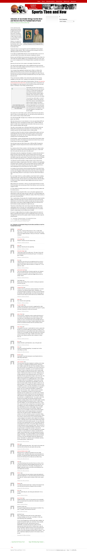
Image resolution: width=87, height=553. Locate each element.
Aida (18, 347)
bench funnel (19, 498)
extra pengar (19, 239)
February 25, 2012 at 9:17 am (23, 458)
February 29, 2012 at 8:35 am (23, 488)
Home (39, 1)
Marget (18, 483)
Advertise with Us (50, 1)
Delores (18, 472)
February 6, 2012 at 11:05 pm (23, 296)
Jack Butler (15, 218)
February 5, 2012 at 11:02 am (23, 242)
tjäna (18, 245)
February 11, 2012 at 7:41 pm (23, 359)
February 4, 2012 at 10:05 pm (23, 237)
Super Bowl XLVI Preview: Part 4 (18, 541)
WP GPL (74, 550)
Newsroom (73, 1)
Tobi (18, 461)
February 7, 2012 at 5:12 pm (22, 311)
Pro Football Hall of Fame (31, 218)
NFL (19, 219)
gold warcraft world (21, 269)
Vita (68, 550)
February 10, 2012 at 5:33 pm (23, 351)
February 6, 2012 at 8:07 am (22, 277)
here (18, 260)
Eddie (18, 444)
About (43, 1)
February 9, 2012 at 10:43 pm (23, 344)
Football (15, 219)
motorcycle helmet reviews (22, 451)
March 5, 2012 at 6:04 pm (22, 504)
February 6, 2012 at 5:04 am (22, 267)
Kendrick (19, 354)
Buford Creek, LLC (61, 550)
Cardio (18, 229)
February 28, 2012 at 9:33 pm (23, 480)
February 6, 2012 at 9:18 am (22, 285)
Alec (18, 490)
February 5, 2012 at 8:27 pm (22, 257)
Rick (18, 341)
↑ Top (12, 547)
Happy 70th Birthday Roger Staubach (36, 541)
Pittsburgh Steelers (21, 218)
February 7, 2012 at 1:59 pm (22, 302)
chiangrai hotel (20, 287)
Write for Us (66, 1)
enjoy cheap (19, 314)
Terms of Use (59, 1)
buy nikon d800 (20, 305)
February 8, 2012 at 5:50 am (22, 324)
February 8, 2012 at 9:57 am (22, 338)
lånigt (18, 299)
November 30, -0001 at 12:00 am (23, 535)
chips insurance (20, 361)
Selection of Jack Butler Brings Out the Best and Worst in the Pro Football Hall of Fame (26, 20)
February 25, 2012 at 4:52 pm (23, 470)
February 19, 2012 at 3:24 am (23, 441)
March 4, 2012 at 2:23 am (22, 495)
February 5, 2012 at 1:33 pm (22, 248)
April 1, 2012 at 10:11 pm (22, 511)
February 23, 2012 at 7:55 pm (23, 448)
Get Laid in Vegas (20, 251)
